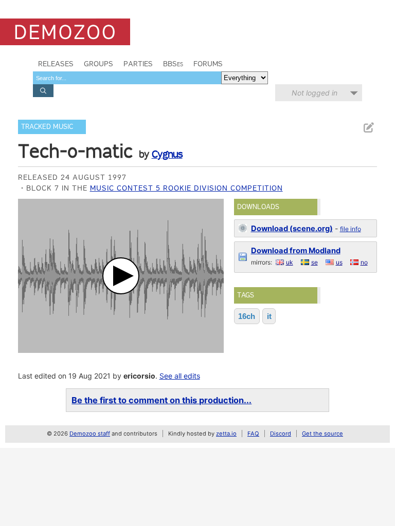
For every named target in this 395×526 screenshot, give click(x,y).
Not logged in (314, 92)
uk (289, 262)
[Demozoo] (65, 31)
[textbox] (127, 77)
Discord (280, 433)
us (339, 262)
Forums (208, 63)
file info (350, 229)
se (314, 262)
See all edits (179, 375)
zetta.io (226, 433)
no (364, 262)
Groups (98, 63)
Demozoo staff (89, 433)
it (269, 316)
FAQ (253, 433)
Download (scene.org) (292, 228)
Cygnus (167, 154)
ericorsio (139, 375)
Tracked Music (47, 126)
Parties (138, 63)
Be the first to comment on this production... (161, 400)
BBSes (173, 63)
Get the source (322, 433)
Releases (56, 63)
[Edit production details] (368, 127)
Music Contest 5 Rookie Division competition (186, 188)
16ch (246, 316)
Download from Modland (295, 250)
